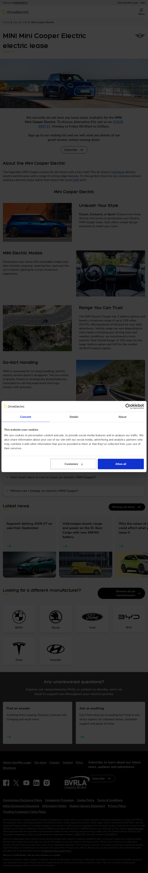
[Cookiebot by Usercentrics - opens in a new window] (128, 406)
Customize (71, 463)
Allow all (120, 463)
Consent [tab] (25, 416)
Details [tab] (74, 416)
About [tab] (122, 416)
